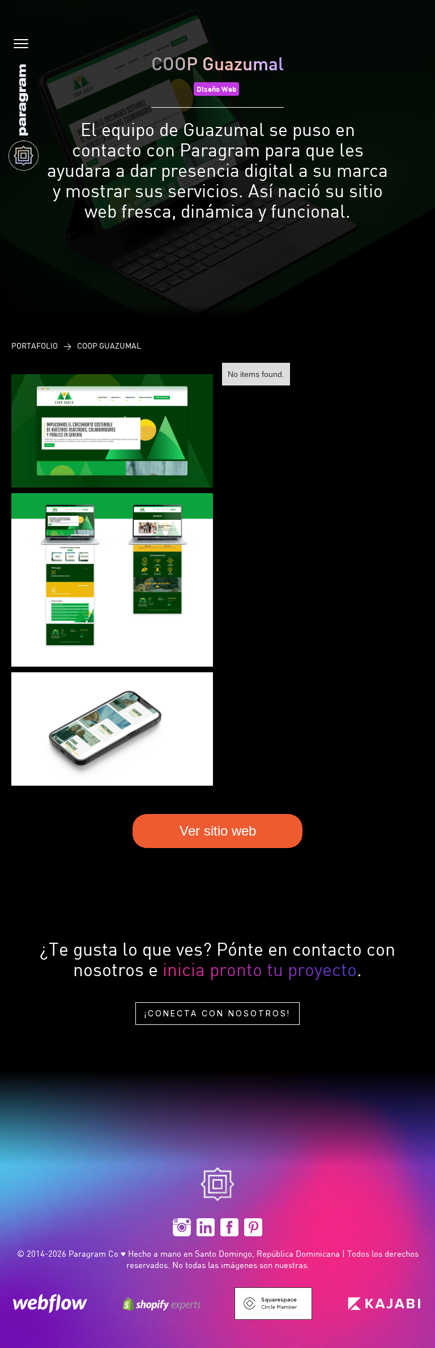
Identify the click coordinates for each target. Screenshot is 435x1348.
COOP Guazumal (109, 345)
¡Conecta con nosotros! (217, 1013)
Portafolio (34, 345)
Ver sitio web (218, 830)
